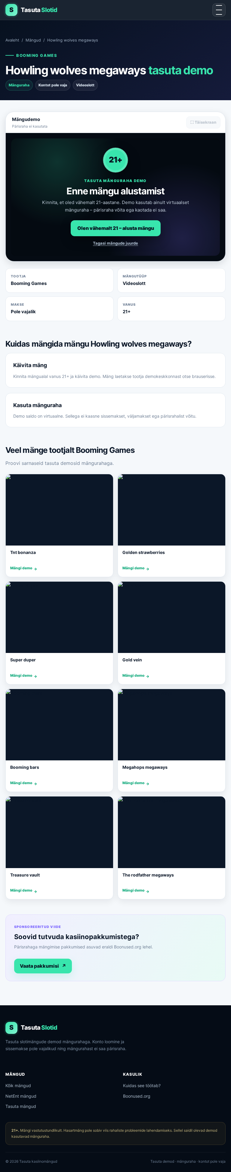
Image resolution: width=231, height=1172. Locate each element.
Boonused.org (136, 1096)
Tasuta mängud (20, 1106)
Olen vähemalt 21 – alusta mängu (115, 228)
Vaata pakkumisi (43, 966)
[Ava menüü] (219, 10)
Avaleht (12, 40)
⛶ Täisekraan (203, 122)
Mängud (33, 40)
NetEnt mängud (20, 1096)
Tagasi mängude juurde (115, 243)
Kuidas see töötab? (142, 1085)
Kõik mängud (18, 1085)
